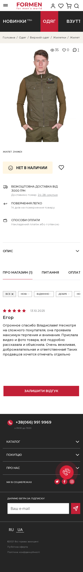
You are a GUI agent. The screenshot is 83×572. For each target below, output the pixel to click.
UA (20, 529)
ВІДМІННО (44, 293)
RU (11, 529)
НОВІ (25, 293)
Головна (9, 37)
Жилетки (59, 37)
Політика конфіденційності (23, 552)
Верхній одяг (39, 37)
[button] (67, 472)
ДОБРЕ (64, 293)
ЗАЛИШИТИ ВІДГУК (41, 391)
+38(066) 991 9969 (33, 422)
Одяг (22, 37)
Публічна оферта (17, 546)
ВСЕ (8, 293)
